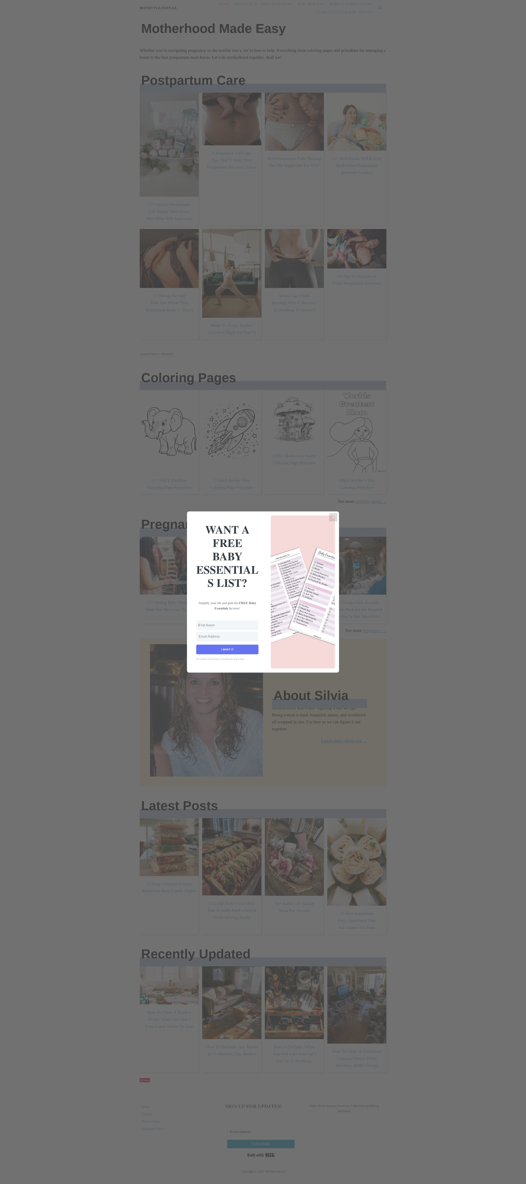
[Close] (333, 517)
